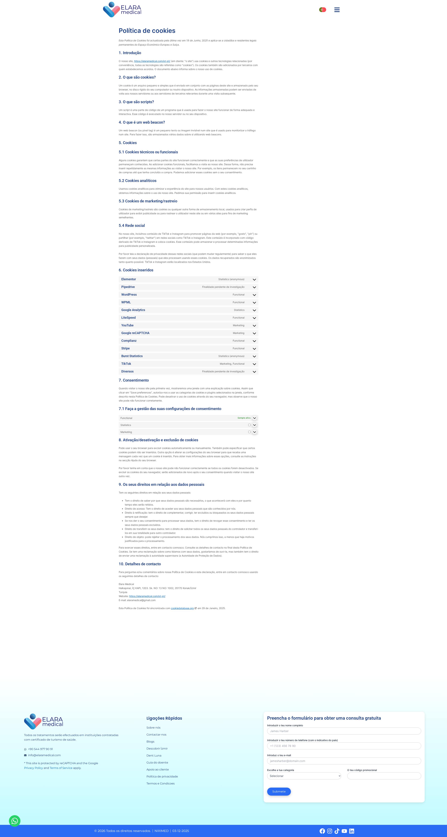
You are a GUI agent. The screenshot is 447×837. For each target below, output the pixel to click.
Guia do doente (157, 762)
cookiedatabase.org (182, 608)
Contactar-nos (156, 734)
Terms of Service (61, 768)
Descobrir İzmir (157, 748)
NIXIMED (162, 831)
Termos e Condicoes (160, 783)
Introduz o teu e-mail (279, 755)
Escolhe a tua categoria (280, 770)
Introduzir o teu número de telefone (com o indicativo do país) (302, 740)
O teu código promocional (362, 770)
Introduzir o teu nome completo (285, 725)
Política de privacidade (162, 776)
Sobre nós (153, 727)
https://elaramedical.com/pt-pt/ (152, 61)
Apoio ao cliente (157, 769)
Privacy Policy (33, 768)
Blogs (150, 741)
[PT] (323, 9)
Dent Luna (153, 755)
